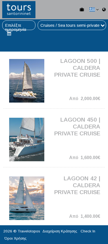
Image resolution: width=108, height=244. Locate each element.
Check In (88, 231)
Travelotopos (29, 231)
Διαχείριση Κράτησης (59, 231)
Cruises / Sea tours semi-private (70, 25)
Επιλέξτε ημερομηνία (15, 25)
